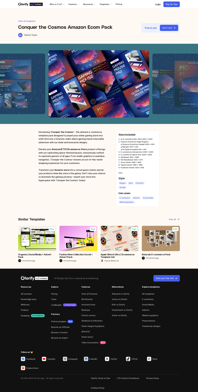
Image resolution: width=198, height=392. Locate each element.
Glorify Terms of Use (100, 378)
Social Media (148, 304)
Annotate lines (88, 304)
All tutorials (26, 294)
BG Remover (87, 299)
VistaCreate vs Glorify (122, 310)
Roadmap (25, 315)
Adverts (145, 310)
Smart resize (87, 337)
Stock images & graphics (92, 326)
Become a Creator (59, 332)
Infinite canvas (88, 315)
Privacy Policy (152, 378)
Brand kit (85, 331)
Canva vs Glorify (119, 299)
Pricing (54, 294)
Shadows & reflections (92, 321)
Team (53, 299)
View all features (89, 294)
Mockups (85, 310)
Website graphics (150, 315)
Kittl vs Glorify (118, 304)
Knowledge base (28, 299)
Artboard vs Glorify (120, 294)
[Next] (145, 84)
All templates (148, 294)
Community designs (151, 326)
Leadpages (56, 305)
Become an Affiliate (60, 327)
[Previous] (53, 84)
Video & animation (90, 342)
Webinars (25, 304)
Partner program (58, 321)
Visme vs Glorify (119, 315)
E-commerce (148, 299)
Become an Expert (59, 338)
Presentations (148, 321)
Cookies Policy (97, 388)
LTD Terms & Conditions (128, 378)
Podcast (25, 310)
